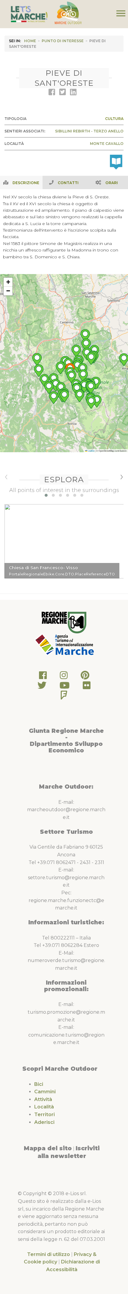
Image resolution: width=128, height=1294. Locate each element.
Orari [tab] (111, 183)
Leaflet (90, 450)
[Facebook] (43, 677)
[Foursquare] (64, 697)
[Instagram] (64, 677)
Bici (38, 1084)
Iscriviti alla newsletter (69, 1152)
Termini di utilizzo (48, 1254)
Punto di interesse (63, 41)
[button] (44, 380)
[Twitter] (42, 687)
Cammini (45, 1091)
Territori (44, 1114)
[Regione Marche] (64, 622)
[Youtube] (65, 687)
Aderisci (44, 1122)
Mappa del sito (48, 1148)
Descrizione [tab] (26, 183)
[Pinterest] (85, 677)
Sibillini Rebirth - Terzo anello (89, 131)
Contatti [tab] (68, 183)
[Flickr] (86, 687)
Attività (43, 1099)
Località (44, 1107)
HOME (30, 41)
